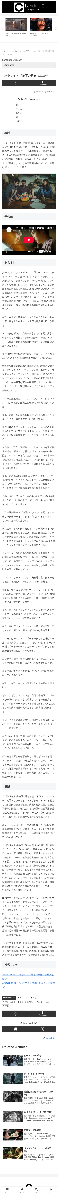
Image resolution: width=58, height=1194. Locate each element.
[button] (52, 673)
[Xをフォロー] (42, 1029)
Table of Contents (26, 99)
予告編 (19, 109)
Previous (2, 28)
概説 (18, 105)
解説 (18, 117)
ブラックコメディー (27, 1002)
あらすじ (20, 113)
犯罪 (7, 1006)
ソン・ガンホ (10, 1002)
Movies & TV (10, 998)
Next (55, 28)
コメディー (24, 998)
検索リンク (21, 121)
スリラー (36, 998)
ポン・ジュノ (44, 1002)
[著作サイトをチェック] (15, 1029)
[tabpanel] (16, 28)
